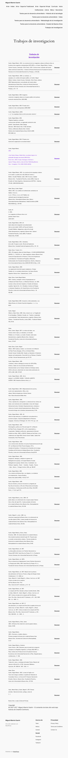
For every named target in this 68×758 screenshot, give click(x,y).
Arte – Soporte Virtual (42, 6)
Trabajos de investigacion (54, 27)
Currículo (54, 6)
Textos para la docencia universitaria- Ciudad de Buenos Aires (41, 24)
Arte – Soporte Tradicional (25, 6)
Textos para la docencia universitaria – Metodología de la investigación (38, 20)
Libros (47, 10)
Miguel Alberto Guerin (12, 2)
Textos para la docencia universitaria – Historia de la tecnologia (41, 13)
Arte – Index (10, 6)
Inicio (61, 6)
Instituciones (39, 10)
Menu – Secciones (56, 10)
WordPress (16, 751)
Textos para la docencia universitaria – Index (47, 17)
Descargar (57, 67)
